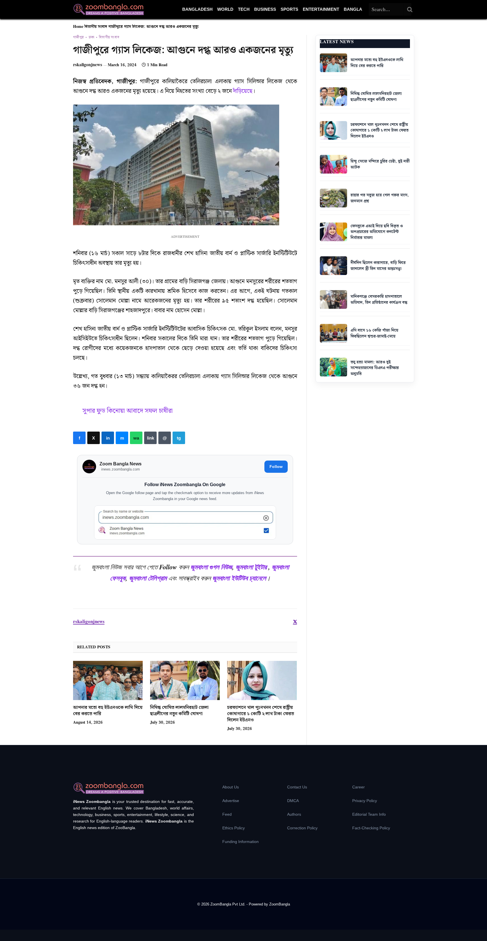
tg (179, 438)
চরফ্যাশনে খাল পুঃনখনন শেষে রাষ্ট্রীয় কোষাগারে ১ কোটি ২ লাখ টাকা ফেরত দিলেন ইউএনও (260, 714)
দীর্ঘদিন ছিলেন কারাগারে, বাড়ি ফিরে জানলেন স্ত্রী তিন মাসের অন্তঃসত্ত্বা (378, 266)
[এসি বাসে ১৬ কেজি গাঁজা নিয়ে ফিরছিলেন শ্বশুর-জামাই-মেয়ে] (333, 333)
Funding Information (240, 841)
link (150, 438)
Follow (276, 466)
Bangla (353, 9)
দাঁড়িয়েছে (242, 91)
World (225, 9)
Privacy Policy (364, 800)
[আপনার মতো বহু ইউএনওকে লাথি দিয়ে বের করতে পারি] (108, 680)
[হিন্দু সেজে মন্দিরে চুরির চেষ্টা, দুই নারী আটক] (333, 164)
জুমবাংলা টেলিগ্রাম (148, 577)
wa (136, 438)
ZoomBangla (279, 904)
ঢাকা (91, 37)
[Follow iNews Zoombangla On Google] (185, 522)
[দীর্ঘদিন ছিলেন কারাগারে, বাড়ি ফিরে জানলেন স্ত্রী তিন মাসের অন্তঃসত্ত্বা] (333, 265)
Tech (244, 9)
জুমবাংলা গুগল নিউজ (211, 566)
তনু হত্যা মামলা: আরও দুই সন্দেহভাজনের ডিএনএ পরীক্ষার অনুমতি (375, 368)
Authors (294, 814)
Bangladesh (197, 9)
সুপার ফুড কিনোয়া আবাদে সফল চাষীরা (127, 411)
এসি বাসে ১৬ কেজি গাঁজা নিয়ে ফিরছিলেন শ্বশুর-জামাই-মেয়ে (374, 333)
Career (358, 787)
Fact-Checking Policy (371, 828)
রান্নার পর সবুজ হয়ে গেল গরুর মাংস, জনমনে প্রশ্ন (380, 198)
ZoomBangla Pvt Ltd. (228, 904)
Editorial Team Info (369, 814)
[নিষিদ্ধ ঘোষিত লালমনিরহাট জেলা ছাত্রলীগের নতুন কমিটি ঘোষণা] (185, 680)
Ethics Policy (233, 828)
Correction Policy (302, 828)
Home (78, 27)
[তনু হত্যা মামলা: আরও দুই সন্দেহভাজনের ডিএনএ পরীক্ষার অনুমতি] (333, 367)
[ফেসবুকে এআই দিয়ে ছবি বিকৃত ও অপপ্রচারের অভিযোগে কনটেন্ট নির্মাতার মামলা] (333, 231)
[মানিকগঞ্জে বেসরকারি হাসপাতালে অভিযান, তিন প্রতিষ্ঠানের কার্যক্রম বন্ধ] (333, 299)
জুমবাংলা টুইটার (251, 566)
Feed (227, 814)
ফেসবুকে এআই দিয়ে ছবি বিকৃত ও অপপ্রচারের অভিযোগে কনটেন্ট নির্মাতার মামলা (377, 232)
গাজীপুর (78, 37)
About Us (230, 787)
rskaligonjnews (87, 64)
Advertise (230, 800)
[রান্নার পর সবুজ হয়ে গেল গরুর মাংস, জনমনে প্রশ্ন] (333, 198)
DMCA (293, 800)
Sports (289, 9)
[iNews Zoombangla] (108, 9)
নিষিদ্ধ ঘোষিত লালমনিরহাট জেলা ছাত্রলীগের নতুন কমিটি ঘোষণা (179, 711)
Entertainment (321, 9)
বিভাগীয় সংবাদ (95, 27)
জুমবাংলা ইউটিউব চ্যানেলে (239, 577)
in (107, 438)
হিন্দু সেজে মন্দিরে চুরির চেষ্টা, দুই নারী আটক (380, 164)
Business (265, 9)
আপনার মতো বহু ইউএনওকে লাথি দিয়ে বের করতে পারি (107, 711)
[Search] (410, 9)
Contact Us (297, 787)
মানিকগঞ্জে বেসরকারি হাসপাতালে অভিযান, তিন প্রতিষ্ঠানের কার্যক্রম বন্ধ (379, 299)
